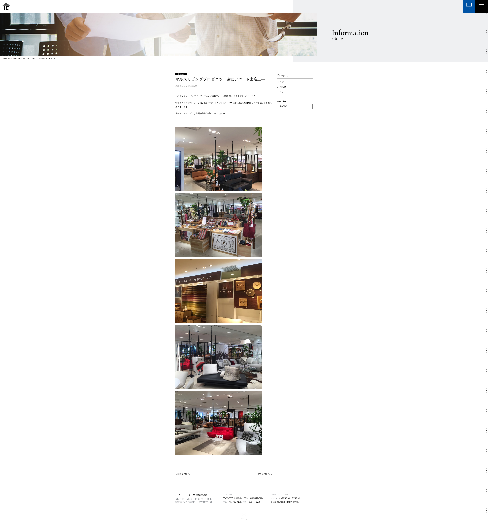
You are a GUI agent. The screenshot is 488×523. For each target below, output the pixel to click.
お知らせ (12, 59)
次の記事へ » (264, 473)
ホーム (5, 59)
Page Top (244, 519)
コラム (280, 92)
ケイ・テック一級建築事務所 (191, 495)
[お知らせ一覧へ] (223, 474)
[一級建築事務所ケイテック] (6, 6)
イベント (281, 82)
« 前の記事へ (182, 473)
